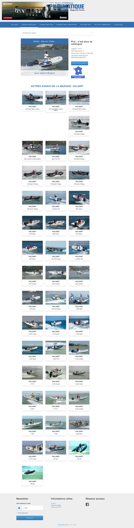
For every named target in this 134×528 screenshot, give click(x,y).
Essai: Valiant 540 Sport (44, 73)
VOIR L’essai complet (79, 63)
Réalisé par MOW (56, 507)
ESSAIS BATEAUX (29, 24)
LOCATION (118, 24)
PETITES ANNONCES (103, 24)
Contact (53, 503)
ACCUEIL (14, 24)
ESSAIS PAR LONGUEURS (67, 24)
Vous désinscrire (23, 513)
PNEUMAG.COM (63, 525)
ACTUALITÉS (86, 24)
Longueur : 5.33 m (76, 49)
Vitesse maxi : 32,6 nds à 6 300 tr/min (82, 53)
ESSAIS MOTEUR (46, 24)
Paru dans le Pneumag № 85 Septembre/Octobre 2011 (79, 56)
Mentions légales (56, 505)
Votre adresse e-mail (23, 503)
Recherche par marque (29, 33)
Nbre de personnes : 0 (77, 51)
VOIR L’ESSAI (32, 98)
